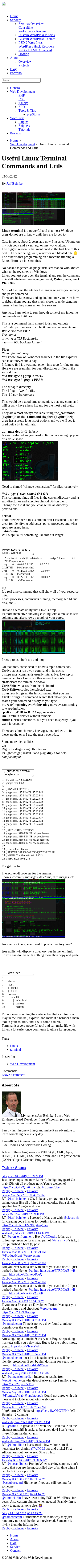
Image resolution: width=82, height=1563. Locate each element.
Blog (13, 69)
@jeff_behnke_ (17, 1198)
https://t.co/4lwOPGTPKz (52, 1410)
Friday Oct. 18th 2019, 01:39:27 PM (22, 1176)
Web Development (22, 91)
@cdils (11, 1426)
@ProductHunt (12, 1255)
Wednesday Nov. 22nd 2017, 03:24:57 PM (26, 1441)
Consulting (26, 27)
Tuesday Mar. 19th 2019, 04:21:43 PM (24, 1282)
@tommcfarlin (11, 1497)
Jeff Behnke (14, 183)
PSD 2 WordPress (30, 42)
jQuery (23, 103)
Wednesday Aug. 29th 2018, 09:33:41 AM (26, 1373)
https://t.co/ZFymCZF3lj (18, 1384)
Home (14, 16)
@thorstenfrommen (19, 1236)
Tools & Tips (27, 110)
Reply (6, 1191)
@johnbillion (15, 1444)
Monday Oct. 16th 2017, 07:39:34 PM (23, 1479)
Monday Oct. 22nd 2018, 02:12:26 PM (24, 1335)
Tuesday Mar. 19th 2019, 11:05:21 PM (24, 1251)
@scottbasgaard (12, 1482)
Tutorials (24, 129)
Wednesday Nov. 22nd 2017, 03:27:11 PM (26, 1422)
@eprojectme (31, 1255)
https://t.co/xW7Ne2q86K (26, 1293)
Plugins (23, 122)
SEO (22, 107)
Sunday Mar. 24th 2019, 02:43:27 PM (23, 1195)
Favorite (32, 1191)
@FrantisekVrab (13, 1395)
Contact (15, 1550)
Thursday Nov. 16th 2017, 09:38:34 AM (24, 1460)
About (14, 58)
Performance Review (32, 31)
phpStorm (33, 114)
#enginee (42, 1225)
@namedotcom (12, 1323)
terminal (15, 1049)
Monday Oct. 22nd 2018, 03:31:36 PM (24, 1320)
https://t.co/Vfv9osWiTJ (26, 1346)
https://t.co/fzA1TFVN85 (18, 1225)
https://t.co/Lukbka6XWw (30, 1365)
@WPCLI (38, 1448)
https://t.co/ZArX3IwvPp (18, 1312)
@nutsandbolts (16, 1463)
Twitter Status (14, 1168)
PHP (22, 95)
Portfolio (16, 73)
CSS (22, 99)
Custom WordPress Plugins (37, 35)
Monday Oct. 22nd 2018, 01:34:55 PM (24, 1354)
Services (15, 20)
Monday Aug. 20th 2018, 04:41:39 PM (24, 1391)
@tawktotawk (33, 1395)
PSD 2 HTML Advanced (35, 50)
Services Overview (31, 23)
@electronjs (71, 1217)
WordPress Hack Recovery (36, 46)
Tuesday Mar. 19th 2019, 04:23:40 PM (24, 1263)
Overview (25, 61)
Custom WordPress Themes (37, 39)
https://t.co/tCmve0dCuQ (25, 1274)
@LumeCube (50, 1187)
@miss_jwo (59, 1240)
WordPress (17, 118)
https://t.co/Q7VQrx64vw (19, 1187)
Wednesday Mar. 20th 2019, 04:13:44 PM (25, 1233)
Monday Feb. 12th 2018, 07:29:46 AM (24, 1407)
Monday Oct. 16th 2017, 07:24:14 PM (23, 1494)
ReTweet (18, 1191)
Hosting (24, 54)
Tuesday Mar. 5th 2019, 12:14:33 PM (23, 1301)
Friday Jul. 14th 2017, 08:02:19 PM (22, 1513)
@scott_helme (11, 1380)
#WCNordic (49, 1236)
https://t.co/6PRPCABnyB (57, 1270)
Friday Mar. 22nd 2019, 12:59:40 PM (23, 1214)
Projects (24, 65)
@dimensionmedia (19, 1376)
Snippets (24, 125)
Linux (14, 1046)
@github (33, 1270)
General (15, 88)
